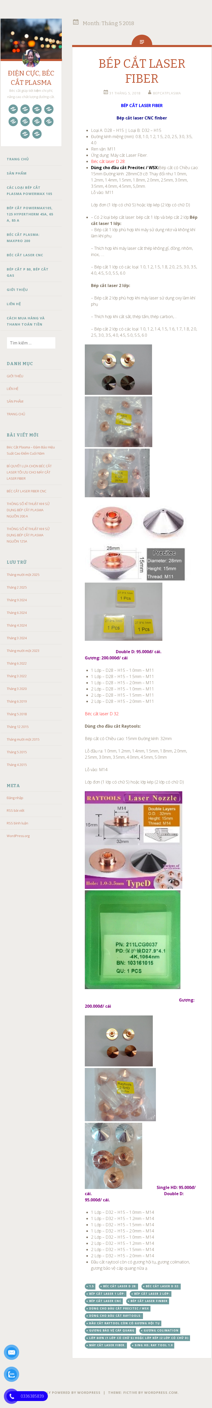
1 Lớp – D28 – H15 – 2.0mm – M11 (122, 683)
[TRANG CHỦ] (13, 109)
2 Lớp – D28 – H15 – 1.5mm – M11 (122, 695)
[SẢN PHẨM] (25, 109)
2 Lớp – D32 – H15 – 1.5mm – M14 (122, 1249)
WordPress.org (18, 835)
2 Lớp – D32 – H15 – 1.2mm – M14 (122, 1243)
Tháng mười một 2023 (23, 650)
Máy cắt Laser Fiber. (107, 1345)
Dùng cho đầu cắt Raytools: (115, 1315)
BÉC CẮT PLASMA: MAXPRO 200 (23, 237)
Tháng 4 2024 (17, 625)
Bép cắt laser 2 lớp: (152, 1294)
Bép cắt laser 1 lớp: (107, 1294)
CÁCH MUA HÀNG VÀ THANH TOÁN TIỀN (26, 321)
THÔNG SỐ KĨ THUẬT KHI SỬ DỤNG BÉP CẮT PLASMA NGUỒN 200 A (28, 509)
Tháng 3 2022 (17, 676)
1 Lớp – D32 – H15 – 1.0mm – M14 (122, 1212)
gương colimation (161, 1330)
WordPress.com (161, 1392)
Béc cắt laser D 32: (102, 714)
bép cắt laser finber (149, 1301)
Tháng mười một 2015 (23, 739)
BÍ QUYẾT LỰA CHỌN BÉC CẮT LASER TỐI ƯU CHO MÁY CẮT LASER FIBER (29, 472)
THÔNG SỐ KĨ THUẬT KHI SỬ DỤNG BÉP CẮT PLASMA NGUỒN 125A (28, 535)
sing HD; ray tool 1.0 (154, 1345)
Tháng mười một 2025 (23, 574)
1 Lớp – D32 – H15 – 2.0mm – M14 (122, 1231)
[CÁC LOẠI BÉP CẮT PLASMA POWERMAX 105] (37, 109)
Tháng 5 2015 (17, 752)
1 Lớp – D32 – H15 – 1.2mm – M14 (122, 1218)
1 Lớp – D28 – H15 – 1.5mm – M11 (122, 676)
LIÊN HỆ (14, 304)
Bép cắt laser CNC (105, 1301)
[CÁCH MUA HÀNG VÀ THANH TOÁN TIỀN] (37, 134)
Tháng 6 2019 (17, 701)
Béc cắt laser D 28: (108, 161)
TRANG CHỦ (18, 159)
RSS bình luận (17, 823)
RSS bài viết (15, 810)
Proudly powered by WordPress (67, 1392)
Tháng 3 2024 (17, 638)
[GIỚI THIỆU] (49, 121)
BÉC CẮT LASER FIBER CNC (26, 491)
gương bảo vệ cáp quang (111, 1330)
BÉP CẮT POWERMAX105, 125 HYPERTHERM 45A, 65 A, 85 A (30, 214)
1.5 (91, 1286)
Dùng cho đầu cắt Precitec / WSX (119, 1308)
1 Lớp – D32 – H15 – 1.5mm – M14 (122, 1225)
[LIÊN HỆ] (25, 134)
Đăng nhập (15, 797)
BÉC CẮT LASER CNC (25, 255)
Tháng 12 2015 (17, 726)
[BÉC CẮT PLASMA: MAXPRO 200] (13, 121)
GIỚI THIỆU (17, 289)
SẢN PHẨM (17, 173)
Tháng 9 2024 (17, 600)
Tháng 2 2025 (17, 587)
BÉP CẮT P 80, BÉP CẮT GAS (28, 272)
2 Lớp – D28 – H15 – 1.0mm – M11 (122, 689)
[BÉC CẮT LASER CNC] (25, 121)
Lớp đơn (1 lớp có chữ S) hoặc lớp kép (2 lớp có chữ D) (138, 1338)
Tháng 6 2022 (17, 663)
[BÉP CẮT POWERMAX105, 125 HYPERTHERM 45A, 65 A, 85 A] (49, 109)
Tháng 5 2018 (17, 714)
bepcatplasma (167, 93)
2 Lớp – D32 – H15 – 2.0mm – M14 (122, 1256)
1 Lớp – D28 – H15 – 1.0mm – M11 (122, 670)
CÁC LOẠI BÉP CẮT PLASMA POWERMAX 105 (29, 190)
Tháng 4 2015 (17, 764)
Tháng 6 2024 (17, 612)
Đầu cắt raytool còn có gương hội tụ (124, 1323)
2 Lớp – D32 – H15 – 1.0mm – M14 (122, 1237)
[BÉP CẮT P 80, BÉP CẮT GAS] (37, 121)
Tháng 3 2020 (17, 688)
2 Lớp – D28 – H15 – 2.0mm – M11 (122, 701)
